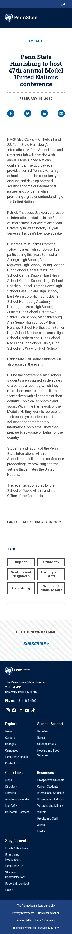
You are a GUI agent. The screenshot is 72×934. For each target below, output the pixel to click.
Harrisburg (21, 588)
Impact (36, 41)
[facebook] (10, 114)
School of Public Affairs (51, 588)
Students (51, 562)
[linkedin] (44, 114)
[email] (61, 114)
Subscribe (34, 643)
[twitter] (27, 114)
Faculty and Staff (51, 574)
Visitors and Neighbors (21, 574)
